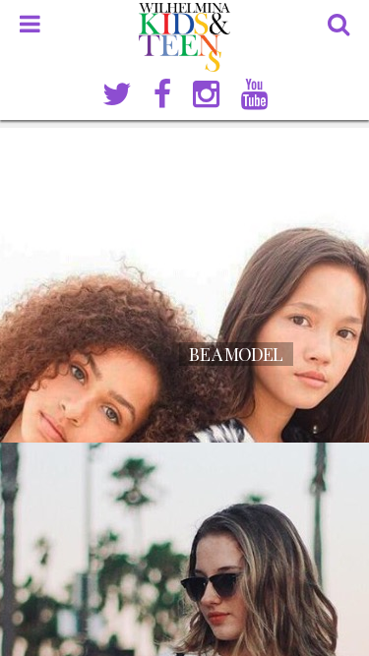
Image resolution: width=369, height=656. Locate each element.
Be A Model (235, 354)
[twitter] (117, 94)
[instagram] (206, 94)
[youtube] (254, 94)
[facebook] (162, 94)
